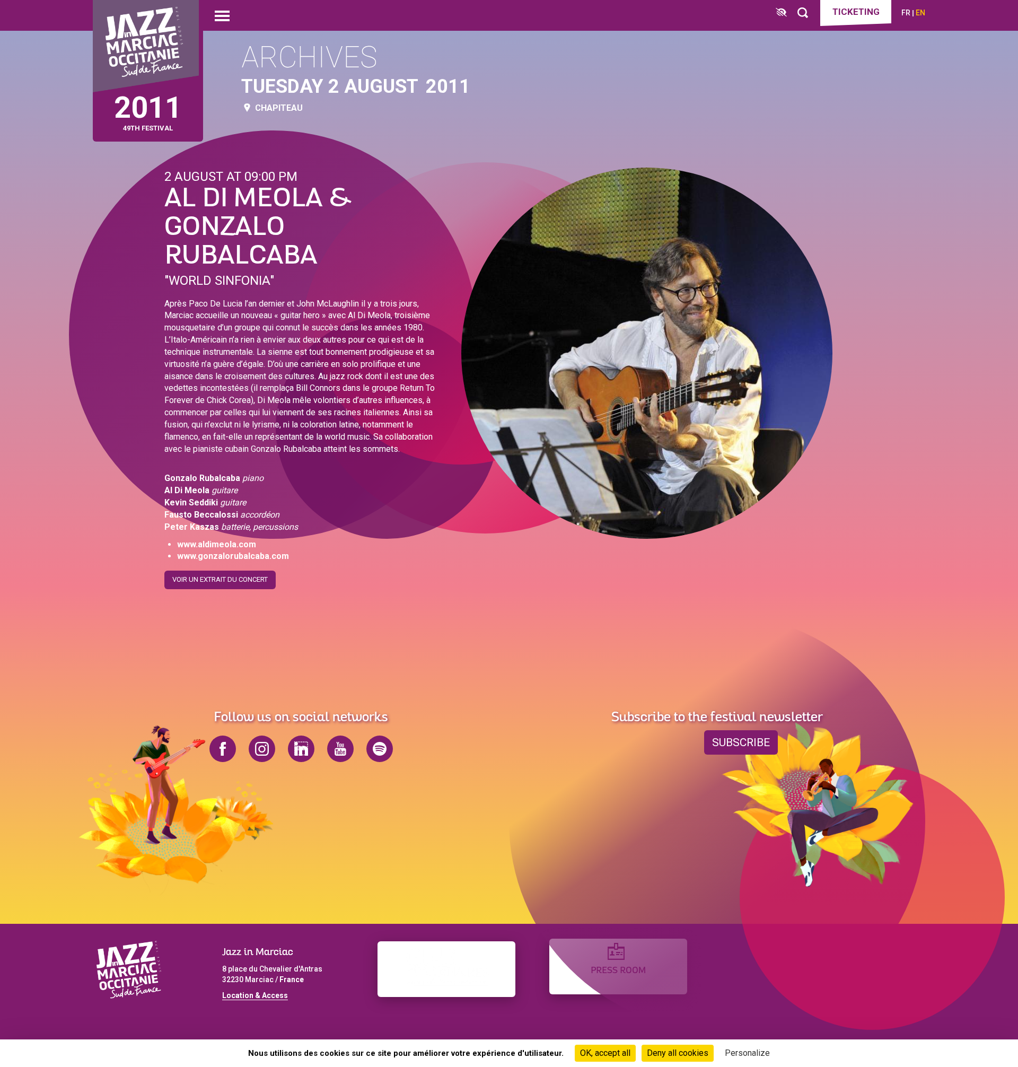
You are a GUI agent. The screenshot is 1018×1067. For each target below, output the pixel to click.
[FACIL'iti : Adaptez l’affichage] (781, 13)
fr (905, 12)
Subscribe (741, 742)
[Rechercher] (802, 13)
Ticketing (856, 11)
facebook (222, 749)
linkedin (301, 749)
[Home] (146, 46)
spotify (379, 749)
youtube (340, 749)
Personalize (747, 1053)
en (920, 12)
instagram (262, 749)
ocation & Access (257, 995)
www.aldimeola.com (216, 544)
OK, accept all (605, 1053)
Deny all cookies (677, 1053)
